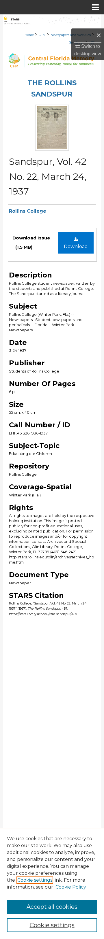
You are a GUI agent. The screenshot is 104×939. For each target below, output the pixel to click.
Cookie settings (34, 880)
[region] (52, 883)
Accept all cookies (52, 906)
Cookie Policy (70, 887)
